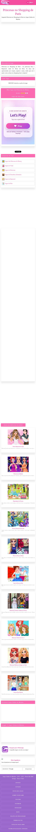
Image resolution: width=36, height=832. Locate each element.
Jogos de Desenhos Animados (13, 174)
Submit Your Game (18, 795)
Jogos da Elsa (8, 183)
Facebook (18, 803)
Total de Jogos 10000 (18, 824)
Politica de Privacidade (18, 816)
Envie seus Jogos (18, 791)
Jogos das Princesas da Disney (13, 161)
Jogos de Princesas (10, 170)
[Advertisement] (18, 42)
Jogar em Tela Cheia (18, 96)
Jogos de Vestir (9, 165)
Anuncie (18, 782)
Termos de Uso (18, 820)
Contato (18, 786)
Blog (18, 811)
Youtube (18, 799)
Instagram (18, 807)
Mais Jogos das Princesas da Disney (18, 90)
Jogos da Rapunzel (10, 179)
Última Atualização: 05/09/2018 (18, 828)
